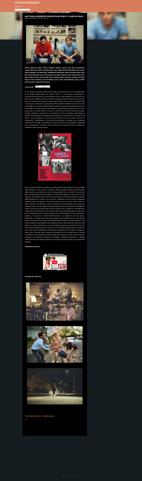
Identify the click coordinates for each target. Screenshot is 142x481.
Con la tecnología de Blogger (71, 476)
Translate (26, 11)
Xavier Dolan (48, 416)
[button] (26, 21)
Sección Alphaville (33, 416)
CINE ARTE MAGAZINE (27, 2)
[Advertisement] (33, 447)
